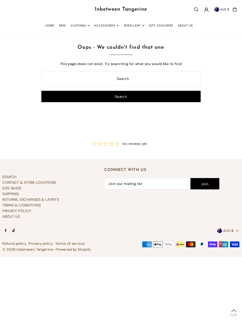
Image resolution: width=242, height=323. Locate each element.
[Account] (206, 10)
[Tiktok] (13, 231)
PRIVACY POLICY (16, 211)
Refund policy (14, 243)
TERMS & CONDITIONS (21, 205)
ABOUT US (11, 216)
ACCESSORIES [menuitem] (104, 25)
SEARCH (9, 177)
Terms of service (70, 243)
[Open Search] (196, 9)
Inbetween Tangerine (121, 9)
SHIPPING (10, 194)
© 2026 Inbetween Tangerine (28, 249)
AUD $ (224, 9)
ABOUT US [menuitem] (185, 25)
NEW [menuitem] (62, 25)
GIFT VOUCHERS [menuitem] (161, 25)
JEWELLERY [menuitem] (132, 25)
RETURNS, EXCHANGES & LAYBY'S (30, 199)
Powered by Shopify (73, 249)
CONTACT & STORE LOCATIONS (29, 182)
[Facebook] (6, 231)
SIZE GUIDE (11, 188)
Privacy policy (41, 243)
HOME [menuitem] (50, 25)
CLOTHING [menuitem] (78, 25)
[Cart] (235, 9)
